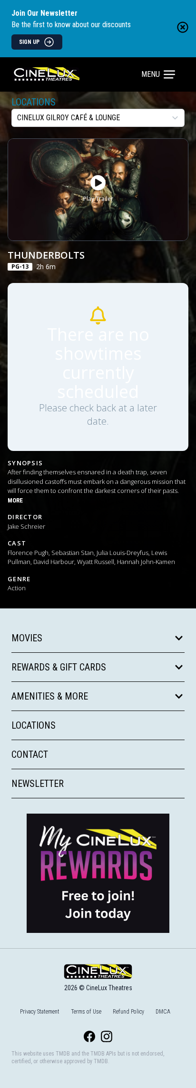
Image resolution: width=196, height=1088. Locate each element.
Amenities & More (49, 696)
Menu (150, 74)
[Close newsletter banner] (182, 27)
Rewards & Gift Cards (58, 667)
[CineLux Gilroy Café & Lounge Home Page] (77, 75)
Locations (33, 102)
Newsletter (37, 783)
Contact (29, 754)
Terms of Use (86, 1011)
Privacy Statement (39, 1011)
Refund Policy (128, 1011)
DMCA (163, 1011)
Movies (26, 638)
